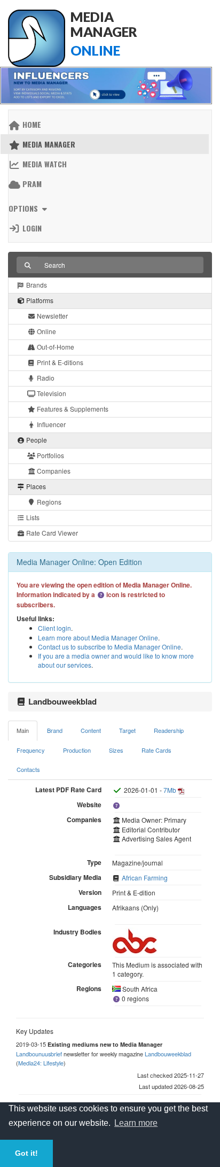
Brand (54, 730)
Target (127, 730)
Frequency (31, 750)
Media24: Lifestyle (41, 1062)
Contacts (28, 769)
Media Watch (43, 163)
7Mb (169, 789)
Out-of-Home (54, 346)
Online (45, 331)
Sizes (116, 750)
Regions (48, 501)
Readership (169, 730)
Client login (54, 627)
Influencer (50, 424)
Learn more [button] (136, 1122)
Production (77, 750)
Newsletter (51, 315)
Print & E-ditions (59, 362)
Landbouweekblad (168, 1053)
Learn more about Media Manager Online (98, 637)
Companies (52, 470)
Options (24, 208)
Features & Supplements (71, 408)
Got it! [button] (26, 1153)
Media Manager (47, 144)
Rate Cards (156, 750)
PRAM (31, 183)
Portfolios (49, 455)
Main (23, 730)
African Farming (145, 877)
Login (31, 228)
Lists (32, 517)
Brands (36, 284)
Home (30, 124)
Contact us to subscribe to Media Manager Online (109, 646)
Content (91, 730)
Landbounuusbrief (39, 1053)
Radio (44, 377)
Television (50, 393)
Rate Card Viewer (51, 532)
